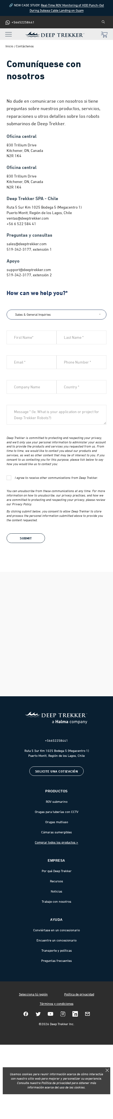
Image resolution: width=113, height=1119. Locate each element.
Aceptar (107, 1070)
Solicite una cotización (56, 771)
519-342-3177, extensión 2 (29, 274)
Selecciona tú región (33, 994)
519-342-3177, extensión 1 (29, 249)
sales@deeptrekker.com (27, 243)
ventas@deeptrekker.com (28, 218)
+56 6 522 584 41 (21, 223)
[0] (104, 35)
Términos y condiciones (57, 1004)
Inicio (9, 46)
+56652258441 (56, 741)
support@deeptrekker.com (29, 269)
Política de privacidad (79, 994)
